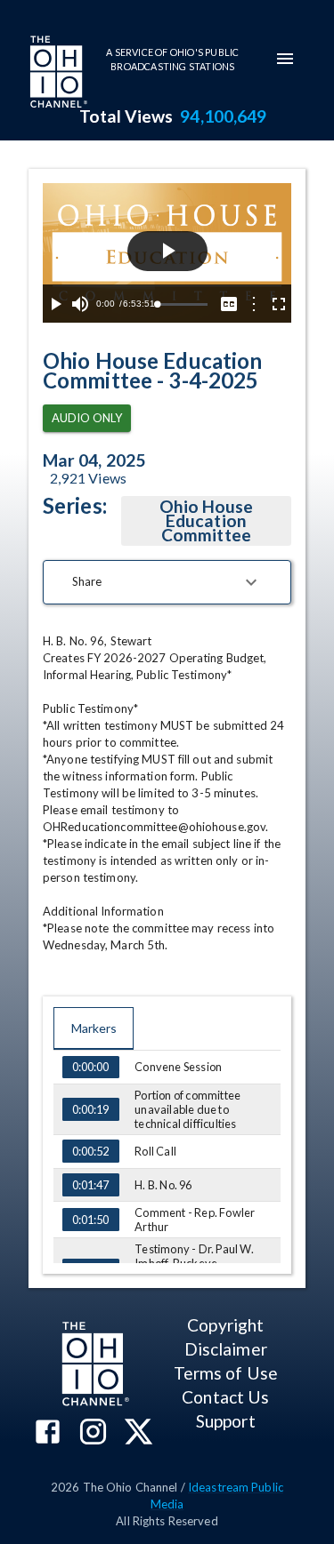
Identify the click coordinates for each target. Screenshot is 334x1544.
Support (226, 1420)
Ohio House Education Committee (206, 520)
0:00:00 (90, 1067)
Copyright (225, 1324)
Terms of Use (226, 1372)
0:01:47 (90, 1185)
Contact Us (225, 1396)
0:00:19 (90, 1109)
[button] (167, 582)
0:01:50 (90, 1219)
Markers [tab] (94, 1028)
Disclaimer (225, 1348)
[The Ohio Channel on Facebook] (47, 1433)
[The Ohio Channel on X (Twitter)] (138, 1433)
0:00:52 (90, 1151)
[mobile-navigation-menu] (285, 58)
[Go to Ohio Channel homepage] (57, 73)
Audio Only (87, 418)
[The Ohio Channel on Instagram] (93, 1433)
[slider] (182, 304)
